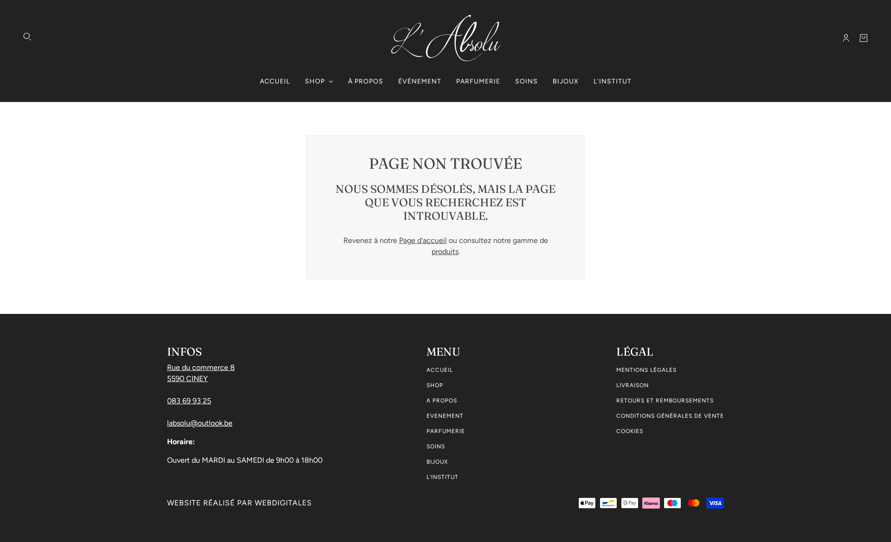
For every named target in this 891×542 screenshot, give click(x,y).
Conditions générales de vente (670, 416)
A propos (441, 400)
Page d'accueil (423, 240)
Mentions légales (646, 370)
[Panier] (864, 38)
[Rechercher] (27, 37)
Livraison (632, 385)
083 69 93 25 (189, 400)
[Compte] (846, 38)
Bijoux (437, 462)
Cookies (629, 431)
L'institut (442, 477)
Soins (435, 446)
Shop (434, 385)
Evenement (445, 416)
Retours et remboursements (665, 400)
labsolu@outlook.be (199, 423)
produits (445, 251)
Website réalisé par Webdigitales (239, 502)
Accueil (439, 370)
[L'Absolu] (445, 38)
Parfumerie (445, 431)
